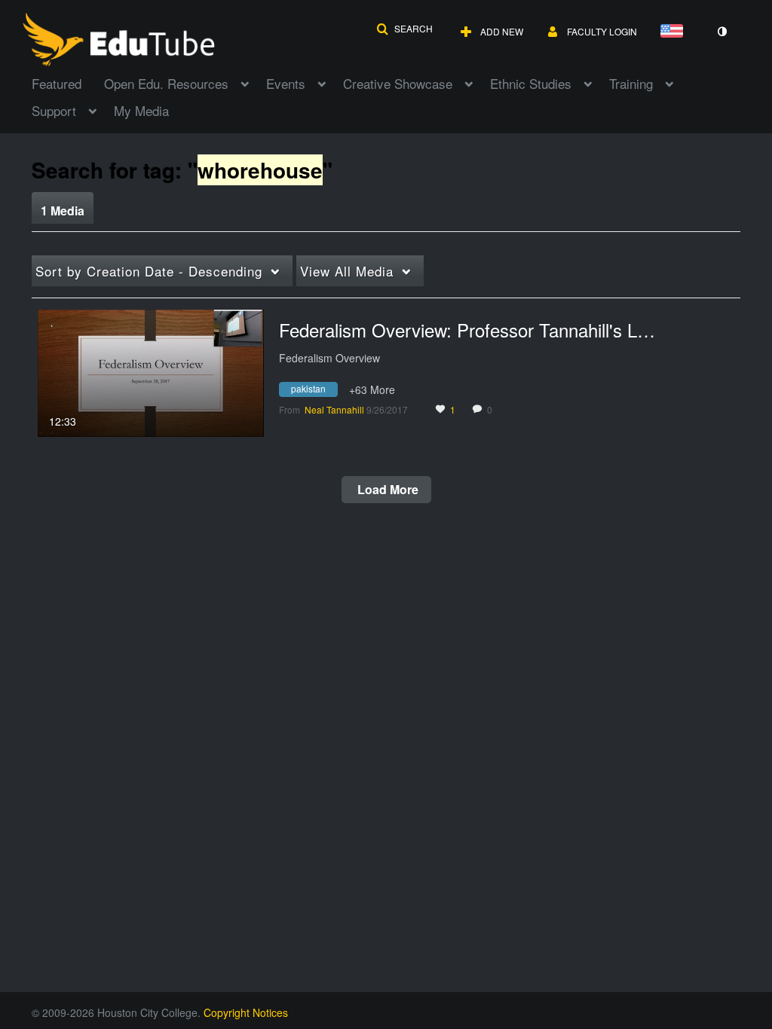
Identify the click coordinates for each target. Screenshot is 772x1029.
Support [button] (54, 110)
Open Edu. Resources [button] (166, 83)
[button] (404, 28)
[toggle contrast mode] (721, 31)
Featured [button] (56, 83)
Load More (386, 489)
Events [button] (285, 83)
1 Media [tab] (62, 210)
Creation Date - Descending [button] (148, 270)
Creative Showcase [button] (397, 83)
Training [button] (631, 83)
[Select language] (675, 32)
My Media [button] (141, 110)
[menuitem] (68, 82)
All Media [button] (347, 270)
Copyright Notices (246, 1012)
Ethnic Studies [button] (530, 83)
